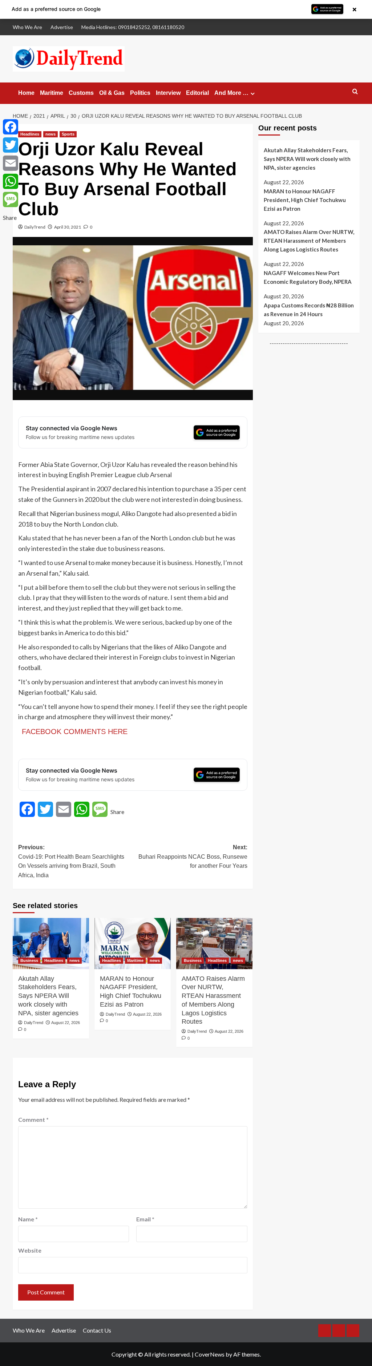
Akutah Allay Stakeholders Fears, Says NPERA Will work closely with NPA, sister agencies (48, 996)
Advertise (61, 27)
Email (145, 1219)
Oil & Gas (112, 93)
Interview (168, 93)
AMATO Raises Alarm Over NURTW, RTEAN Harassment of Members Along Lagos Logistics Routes (213, 1000)
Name (28, 1219)
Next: (192, 856)
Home (26, 93)
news (50, 134)
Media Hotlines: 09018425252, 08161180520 (132, 27)
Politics (140, 93)
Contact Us (97, 1330)
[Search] (355, 91)
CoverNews (210, 1354)
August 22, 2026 (65, 1022)
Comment (33, 1119)
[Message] (10, 199)
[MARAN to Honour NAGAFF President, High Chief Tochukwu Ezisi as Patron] (132, 943)
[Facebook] (10, 127)
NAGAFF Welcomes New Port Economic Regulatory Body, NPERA (308, 277)
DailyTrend (34, 227)
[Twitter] (10, 145)
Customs (81, 93)
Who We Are (27, 27)
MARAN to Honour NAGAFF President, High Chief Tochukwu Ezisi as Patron (130, 991)
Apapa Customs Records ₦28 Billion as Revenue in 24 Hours (309, 309)
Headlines (29, 134)
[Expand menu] (252, 93)
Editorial (197, 93)
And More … (231, 93)
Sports (68, 134)
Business (29, 960)
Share (117, 811)
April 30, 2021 (67, 227)
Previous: (71, 861)
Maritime (51, 93)
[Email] (10, 163)
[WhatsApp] (10, 181)
